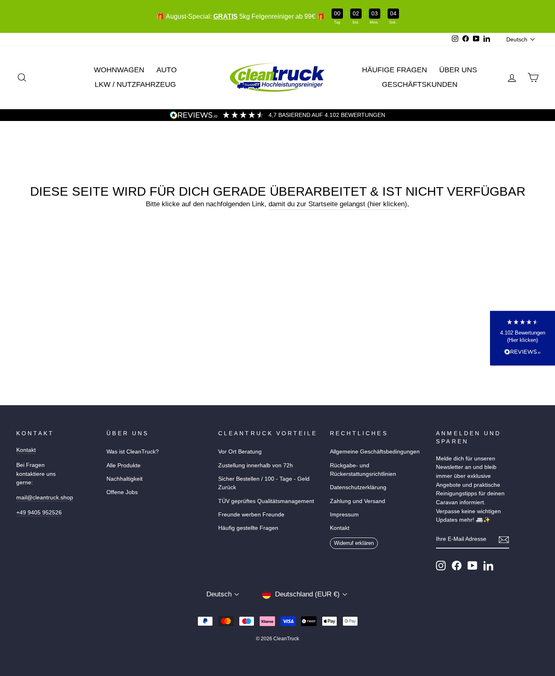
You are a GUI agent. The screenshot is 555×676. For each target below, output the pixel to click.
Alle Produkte (123, 465)
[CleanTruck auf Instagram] (441, 565)
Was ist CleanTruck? (132, 451)
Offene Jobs (122, 492)
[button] (522, 338)
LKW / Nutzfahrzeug (135, 84)
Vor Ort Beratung (240, 451)
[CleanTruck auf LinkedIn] (488, 565)
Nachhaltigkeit (124, 478)
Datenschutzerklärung (358, 487)
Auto (166, 70)
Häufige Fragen (394, 70)
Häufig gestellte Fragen (248, 528)
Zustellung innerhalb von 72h (255, 465)
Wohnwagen (119, 70)
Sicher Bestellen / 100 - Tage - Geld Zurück (264, 483)
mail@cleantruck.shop (44, 497)
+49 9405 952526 (39, 512)
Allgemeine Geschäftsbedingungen (375, 451)
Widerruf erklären (354, 543)
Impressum (344, 514)
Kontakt (26, 450)
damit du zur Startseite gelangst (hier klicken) (338, 204)
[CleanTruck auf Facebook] (457, 565)
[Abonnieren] (504, 539)
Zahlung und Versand (357, 501)
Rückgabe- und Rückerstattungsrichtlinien (363, 469)
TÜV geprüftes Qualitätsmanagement (266, 501)
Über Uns (458, 70)
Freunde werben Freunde (251, 514)
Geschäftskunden (419, 84)
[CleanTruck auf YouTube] (472, 565)
